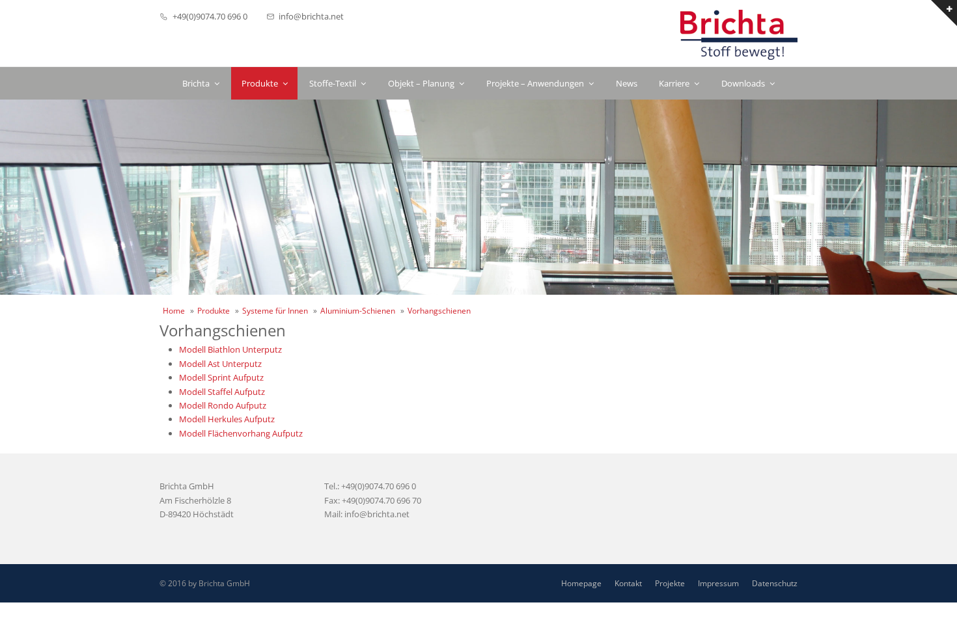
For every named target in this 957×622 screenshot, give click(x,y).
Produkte (213, 310)
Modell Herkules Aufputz (227, 419)
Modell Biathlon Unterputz (230, 349)
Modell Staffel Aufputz (222, 392)
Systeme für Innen (275, 310)
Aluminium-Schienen (357, 310)
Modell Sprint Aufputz (221, 377)
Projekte (670, 583)
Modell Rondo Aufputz (222, 405)
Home (174, 310)
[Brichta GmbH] (739, 35)
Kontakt (628, 583)
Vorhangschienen (439, 310)
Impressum (718, 583)
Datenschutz (775, 583)
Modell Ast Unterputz (220, 364)
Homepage (581, 583)
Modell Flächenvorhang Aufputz (241, 433)
